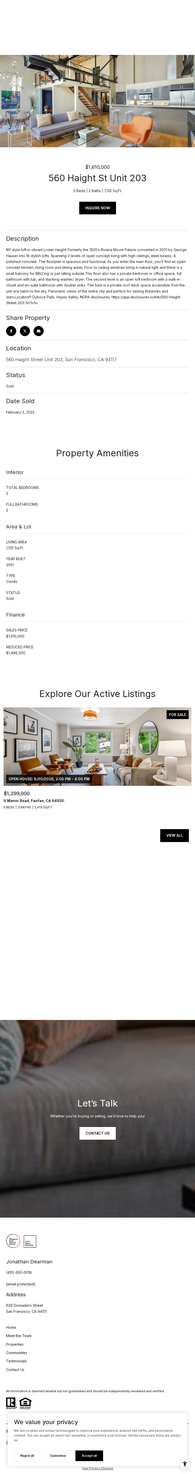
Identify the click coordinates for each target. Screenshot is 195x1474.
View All (174, 835)
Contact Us (15, 1369)
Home (11, 1327)
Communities (16, 1352)
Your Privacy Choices (97, 1468)
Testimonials (16, 1361)
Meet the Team (18, 1336)
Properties (15, 1344)
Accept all (89, 1456)
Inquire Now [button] (97, 208)
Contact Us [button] (98, 1133)
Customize (58, 1456)
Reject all (27, 1456)
